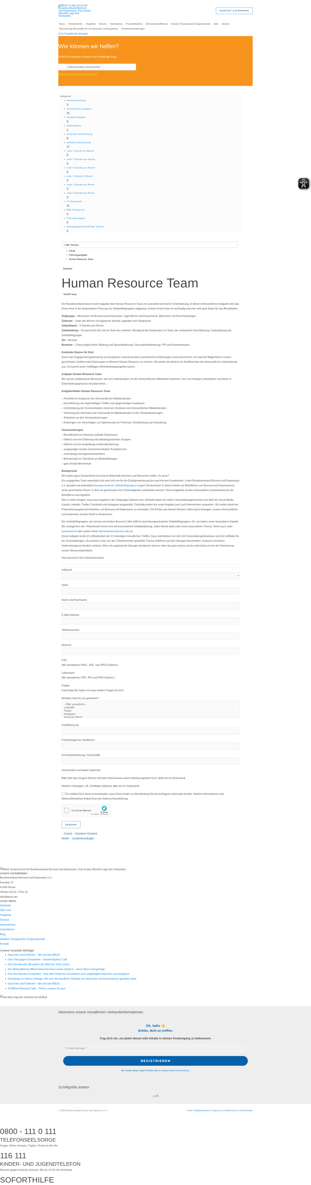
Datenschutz (231, 1110)
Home (62, 24)
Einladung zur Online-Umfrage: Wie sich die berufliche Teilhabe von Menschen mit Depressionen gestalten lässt (72, 978)
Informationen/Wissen (157, 24)
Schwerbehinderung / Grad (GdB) (81, 755)
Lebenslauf (68, 672)
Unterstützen (116, 24)
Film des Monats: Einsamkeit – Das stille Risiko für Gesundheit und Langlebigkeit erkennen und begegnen (69, 974)
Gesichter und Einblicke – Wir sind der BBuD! (34, 954)
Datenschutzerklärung (179, 1070)
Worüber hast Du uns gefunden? (80, 698)
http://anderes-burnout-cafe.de (115, 531)
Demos (82, 74)
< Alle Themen (71, 245)
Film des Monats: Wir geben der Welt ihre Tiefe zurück (39, 964)
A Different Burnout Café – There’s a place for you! (36, 988)
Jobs (215, 24)
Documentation (67, 74)
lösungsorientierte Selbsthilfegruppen (114, 485)
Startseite (5, 905)
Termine (103, 24)
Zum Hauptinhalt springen (73, 33)
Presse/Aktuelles (134, 24)
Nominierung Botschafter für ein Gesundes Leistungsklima (88, 29)
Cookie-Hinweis (245, 1110)
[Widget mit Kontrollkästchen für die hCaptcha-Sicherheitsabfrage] (86, 810)
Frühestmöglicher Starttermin (78, 740)
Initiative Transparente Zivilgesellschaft (190, 24)
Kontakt (4, 943)
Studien (225, 24)
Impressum (218, 1110)
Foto (64, 660)
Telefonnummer (70, 630)
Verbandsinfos (75, 24)
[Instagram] (151, 714)
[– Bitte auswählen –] (151, 704)
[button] (208, 11)
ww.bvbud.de (69, 531)
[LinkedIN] (151, 707)
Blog (2, 934)
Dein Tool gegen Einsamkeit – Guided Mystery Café (37, 959)
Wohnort (66, 645)
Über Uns (5, 910)
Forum (190, 1110)
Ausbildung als (70, 725)
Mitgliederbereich (203, 1110)
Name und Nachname (74, 599)
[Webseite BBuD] (151, 717)
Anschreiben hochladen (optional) (81, 770)
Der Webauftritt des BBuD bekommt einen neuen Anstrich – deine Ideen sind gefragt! (56, 969)
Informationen (8, 924)
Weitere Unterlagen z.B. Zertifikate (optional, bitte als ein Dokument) (100, 786)
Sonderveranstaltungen (133, 29)
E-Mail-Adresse (70, 615)
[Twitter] (151, 711)
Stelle (65, 585)
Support (92, 74)
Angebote (90, 24)
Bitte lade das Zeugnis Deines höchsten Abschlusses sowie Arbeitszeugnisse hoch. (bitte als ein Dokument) (123, 778)
